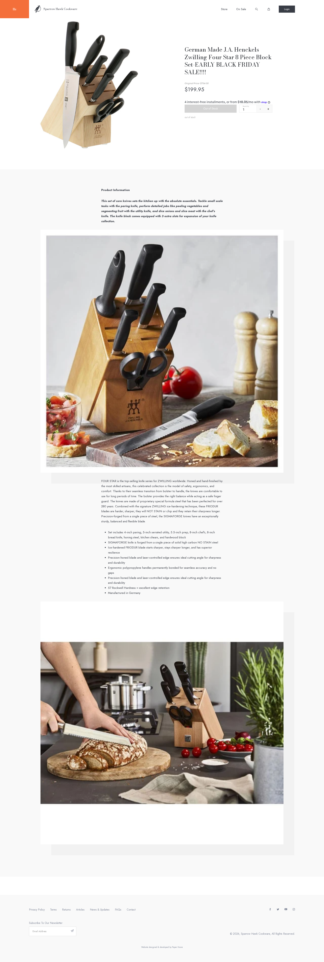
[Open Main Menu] (14, 9)
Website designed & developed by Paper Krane (162, 947)
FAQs (118, 910)
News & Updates (100, 910)
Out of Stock (210, 109)
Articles (80, 910)
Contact (131, 910)
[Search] (256, 9)
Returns (66, 910)
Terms (53, 910)
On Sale (241, 9)
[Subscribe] (72, 931)
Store (224, 9)
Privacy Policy (37, 910)
